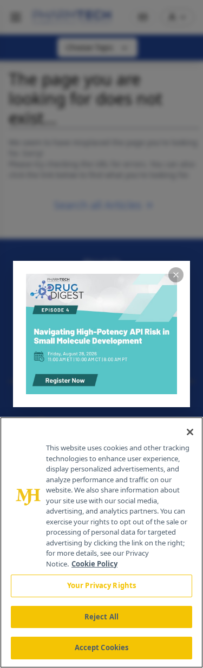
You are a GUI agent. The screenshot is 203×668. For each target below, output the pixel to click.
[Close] (190, 432)
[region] (101, 542)
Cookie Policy (94, 564)
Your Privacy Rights (101, 585)
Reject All (101, 617)
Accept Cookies (102, 647)
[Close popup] (176, 274)
